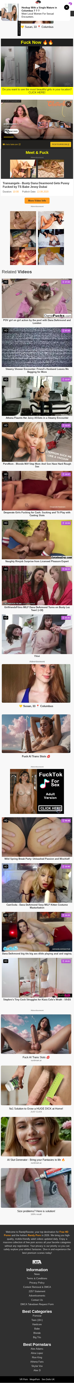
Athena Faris (37, 1361)
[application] (37, 66)
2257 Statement (37, 1291)
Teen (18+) (37, 1320)
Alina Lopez (37, 1353)
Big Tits (37, 1337)
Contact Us (37, 1300)
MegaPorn (35, 1379)
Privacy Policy (37, 1282)
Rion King (37, 1357)
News (37, 1274)
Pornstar (37, 1315)
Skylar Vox (37, 1366)
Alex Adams (37, 1348)
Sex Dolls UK (48, 1379)
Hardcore (37, 1324)
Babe (37, 1328)
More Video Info (37, 200)
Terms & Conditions (37, 1278)
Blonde (37, 1333)
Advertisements (37, 1295)
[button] (37, 66)
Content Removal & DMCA (37, 1287)
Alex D (37, 1370)
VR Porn (24, 1379)
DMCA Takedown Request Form (37, 1304)
